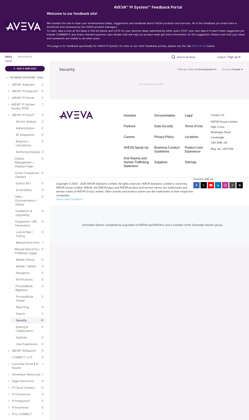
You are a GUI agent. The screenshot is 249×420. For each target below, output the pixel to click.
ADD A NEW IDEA (26, 68)
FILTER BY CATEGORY (22, 77)
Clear (40, 77)
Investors (130, 115)
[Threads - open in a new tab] (240, 185)
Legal (189, 115)
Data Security (163, 126)
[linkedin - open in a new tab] (218, 185)
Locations (191, 137)
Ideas (8, 56)
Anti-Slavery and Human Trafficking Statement (136, 162)
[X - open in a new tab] (204, 185)
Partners (129, 126)
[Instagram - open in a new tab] (225, 185)
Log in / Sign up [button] (228, 57)
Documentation (164, 115)
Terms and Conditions (69, 199)
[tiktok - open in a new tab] (232, 185)
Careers (129, 137)
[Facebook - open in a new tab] (196, 185)
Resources (25, 56)
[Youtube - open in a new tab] (211, 185)
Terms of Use (194, 126)
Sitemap (190, 162)
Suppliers (160, 162)
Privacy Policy (164, 137)
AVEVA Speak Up (136, 147)
